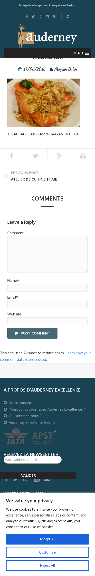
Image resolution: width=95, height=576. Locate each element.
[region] (47, 534)
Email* (12, 297)
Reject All (47, 565)
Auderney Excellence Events (32, 422)
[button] (78, 53)
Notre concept (21, 402)
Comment (15, 233)
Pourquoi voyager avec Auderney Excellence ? (47, 409)
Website (14, 314)
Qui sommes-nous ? (25, 416)
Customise (47, 552)
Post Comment (35, 333)
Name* (13, 280)
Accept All (48, 539)
